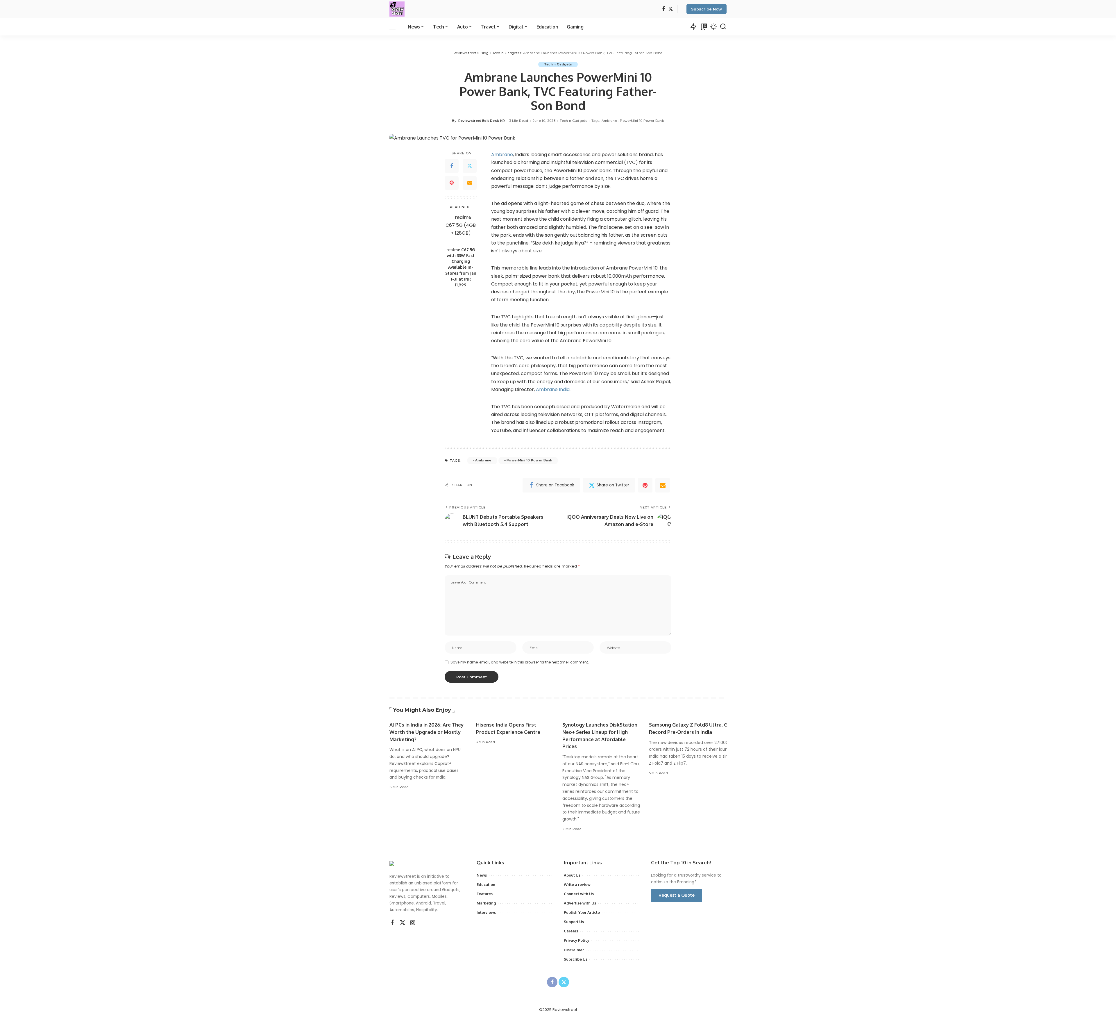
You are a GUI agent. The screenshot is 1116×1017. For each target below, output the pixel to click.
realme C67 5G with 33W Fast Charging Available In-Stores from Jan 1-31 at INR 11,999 (460, 267)
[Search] (723, 26)
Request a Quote (677, 895)
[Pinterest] (452, 183)
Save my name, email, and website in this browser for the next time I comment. (519, 662)
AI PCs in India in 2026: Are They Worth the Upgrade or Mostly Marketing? (426, 732)
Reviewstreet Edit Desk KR (481, 121)
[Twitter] (670, 9)
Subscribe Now (706, 9)
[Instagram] (413, 923)
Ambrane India (553, 389)
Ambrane (609, 121)
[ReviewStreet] (397, 9)
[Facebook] (663, 9)
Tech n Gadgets (558, 64)
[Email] (470, 183)
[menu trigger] (396, 26)
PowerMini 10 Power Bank (642, 121)
